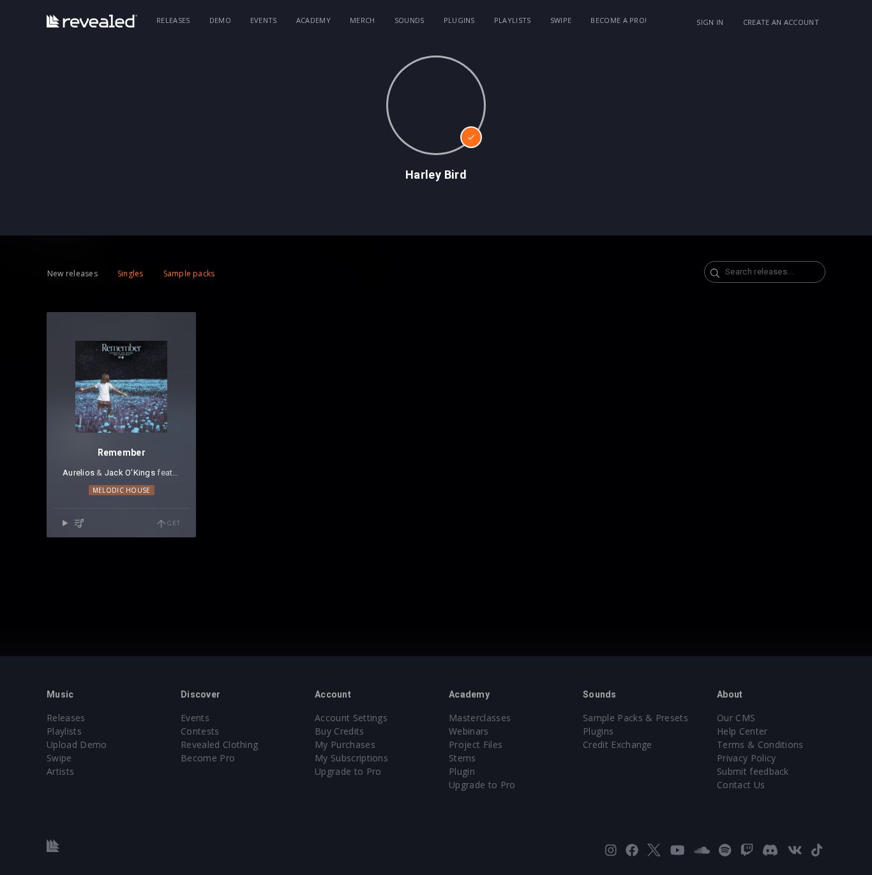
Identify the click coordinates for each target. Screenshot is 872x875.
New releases (72, 273)
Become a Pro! (618, 20)
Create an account (781, 22)
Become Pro (208, 758)
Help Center (742, 731)
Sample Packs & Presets (635, 718)
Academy (313, 20)
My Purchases (345, 744)
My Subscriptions (351, 758)
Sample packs (189, 273)
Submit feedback (753, 771)
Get (172, 523)
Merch (362, 20)
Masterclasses (480, 718)
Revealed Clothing (219, 744)
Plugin (462, 771)
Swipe (561, 20)
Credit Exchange (617, 744)
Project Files (475, 744)
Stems (462, 758)
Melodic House (122, 490)
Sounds (410, 20)
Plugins (459, 20)
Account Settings (351, 718)
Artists (60, 771)
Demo (220, 20)
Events (263, 20)
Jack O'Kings (130, 472)
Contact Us (741, 785)
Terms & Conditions (760, 744)
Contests (200, 731)
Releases (173, 20)
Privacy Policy (746, 758)
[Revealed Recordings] (92, 21)
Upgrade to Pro (348, 771)
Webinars (469, 731)
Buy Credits (340, 731)
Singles (130, 273)
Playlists (512, 20)
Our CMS (736, 718)
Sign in (709, 22)
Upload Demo (77, 744)
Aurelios (78, 472)
